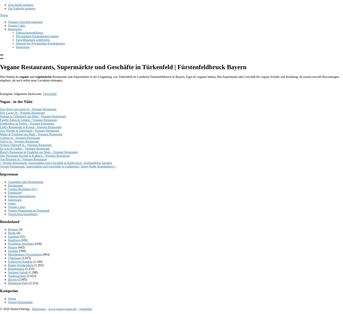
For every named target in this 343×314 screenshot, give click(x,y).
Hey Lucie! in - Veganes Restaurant (22, 112)
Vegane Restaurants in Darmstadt (28, 210)
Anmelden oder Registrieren (25, 182)
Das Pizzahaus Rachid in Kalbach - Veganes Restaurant (35, 155)
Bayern (12, 279)
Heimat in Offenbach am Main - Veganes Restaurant (33, 116)
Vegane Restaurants (20, 302)
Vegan (4, 15)
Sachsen (13, 251)
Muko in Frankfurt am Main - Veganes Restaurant (31, 134)
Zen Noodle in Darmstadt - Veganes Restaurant (29, 130)
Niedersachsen (17, 276)
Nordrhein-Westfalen (21, 243)
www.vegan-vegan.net (62, 309)
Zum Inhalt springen (20, 5)
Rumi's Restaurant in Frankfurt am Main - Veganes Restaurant (39, 152)
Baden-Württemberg (21, 265)
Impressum (15, 200)
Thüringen (14, 258)
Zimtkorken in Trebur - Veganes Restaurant (27, 123)
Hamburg (14, 240)
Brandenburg (16, 268)
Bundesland (15, 185)
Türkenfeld (50, 94)
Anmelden (85, 309)
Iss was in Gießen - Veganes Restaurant (24, 148)
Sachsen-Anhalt (18, 272)
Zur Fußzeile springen (22, 8)
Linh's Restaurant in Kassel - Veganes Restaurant (30, 127)
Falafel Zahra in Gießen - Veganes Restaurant (28, 120)
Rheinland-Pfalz (18, 283)
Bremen (13, 229)
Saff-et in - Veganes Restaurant (19, 141)
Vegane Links (16, 207)
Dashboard (15, 192)
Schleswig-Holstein (20, 261)
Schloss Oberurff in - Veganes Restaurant (26, 145)
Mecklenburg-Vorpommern (25, 254)
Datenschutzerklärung (21, 196)
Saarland (13, 236)
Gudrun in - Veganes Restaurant (20, 138)
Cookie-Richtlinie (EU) (22, 189)
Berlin (12, 233)
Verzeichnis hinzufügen (22, 214)
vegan (11, 203)
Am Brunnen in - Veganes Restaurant (23, 159)
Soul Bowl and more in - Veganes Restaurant (28, 109)
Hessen (12, 247)
